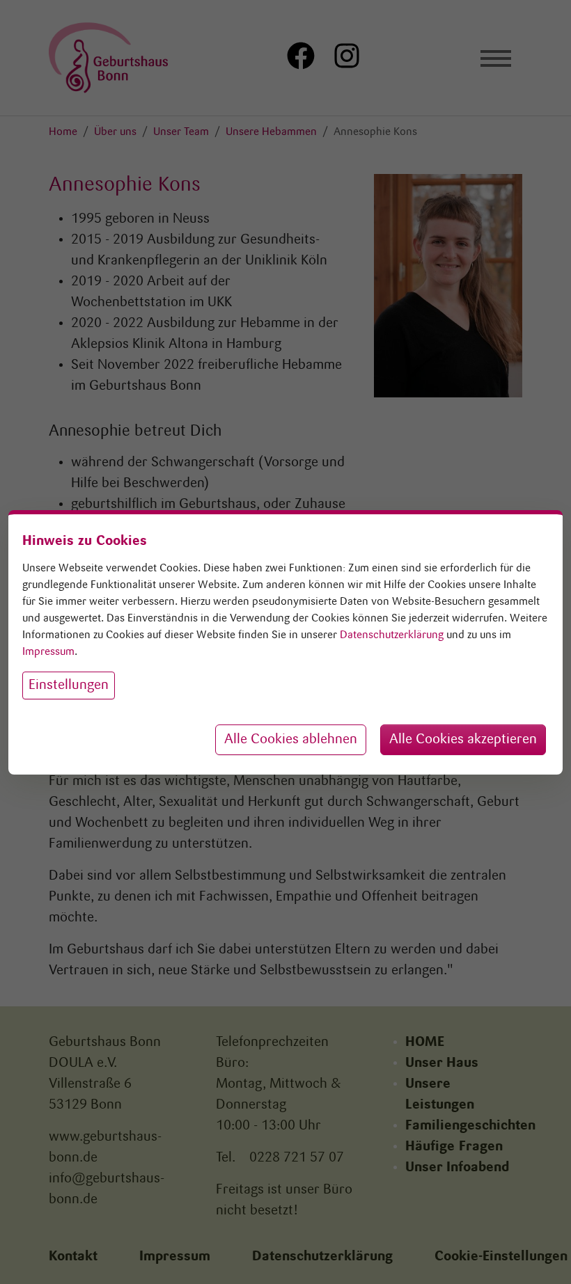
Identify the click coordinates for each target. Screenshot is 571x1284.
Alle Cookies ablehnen (290, 740)
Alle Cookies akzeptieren (463, 740)
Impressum (48, 652)
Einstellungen (69, 685)
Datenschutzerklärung (392, 635)
